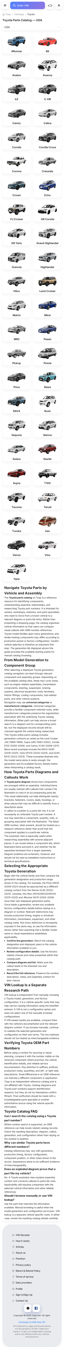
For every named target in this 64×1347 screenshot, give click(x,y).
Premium (20, 1258)
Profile (19, 1288)
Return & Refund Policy (28, 1270)
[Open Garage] (50, 5)
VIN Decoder (23, 1235)
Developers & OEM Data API (32, 1322)
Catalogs (19, 14)
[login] (59, 5)
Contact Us (22, 1300)
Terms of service (24, 1276)
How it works (23, 1240)
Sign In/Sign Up (24, 1294)
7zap (8, 14)
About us (20, 1252)
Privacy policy (23, 1264)
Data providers (24, 1282)
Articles (20, 1246)
